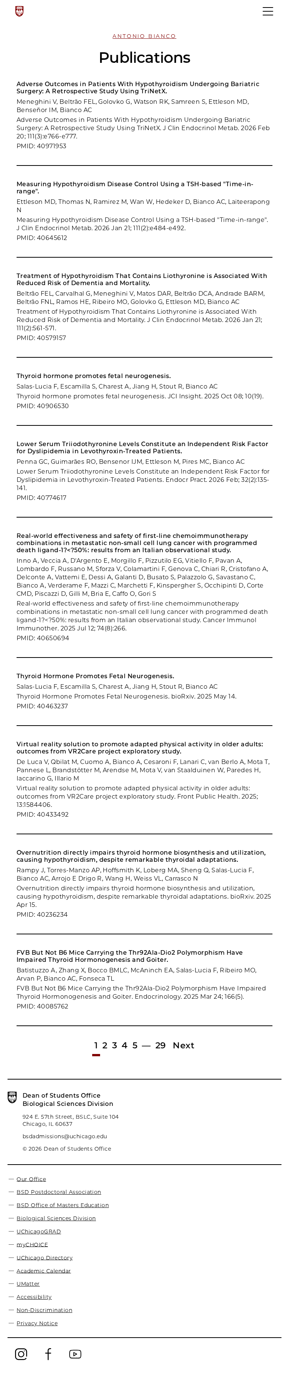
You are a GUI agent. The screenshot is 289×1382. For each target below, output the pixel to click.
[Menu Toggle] (268, 14)
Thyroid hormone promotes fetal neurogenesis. (94, 376)
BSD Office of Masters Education (63, 1205)
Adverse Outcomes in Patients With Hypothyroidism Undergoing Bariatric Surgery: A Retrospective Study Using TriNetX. (138, 87)
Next (184, 1045)
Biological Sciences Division (56, 1218)
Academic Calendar (44, 1270)
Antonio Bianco (144, 36)
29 (160, 1045)
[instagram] (21, 1359)
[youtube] (75, 1359)
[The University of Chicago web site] (19, 11)
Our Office (31, 1178)
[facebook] (48, 1359)
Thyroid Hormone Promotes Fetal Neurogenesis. (95, 676)
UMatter (28, 1283)
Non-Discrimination (44, 1310)
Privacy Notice (37, 1323)
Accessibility (34, 1297)
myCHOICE (32, 1244)
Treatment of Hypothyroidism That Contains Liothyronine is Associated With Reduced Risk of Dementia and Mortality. (142, 279)
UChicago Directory (45, 1257)
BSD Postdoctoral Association (59, 1192)
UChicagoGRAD (39, 1231)
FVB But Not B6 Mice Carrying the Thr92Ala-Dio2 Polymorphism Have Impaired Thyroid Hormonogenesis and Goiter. (130, 956)
